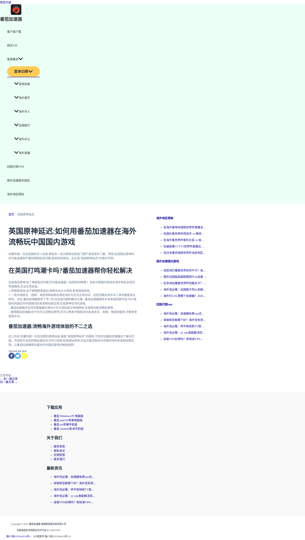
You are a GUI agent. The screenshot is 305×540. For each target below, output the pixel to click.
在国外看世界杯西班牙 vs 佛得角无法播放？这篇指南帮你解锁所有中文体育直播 (184, 233)
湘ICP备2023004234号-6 (18, 536)
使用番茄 (12, 59)
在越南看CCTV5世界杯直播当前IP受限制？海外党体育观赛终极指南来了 (184, 246)
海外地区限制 (15, 194)
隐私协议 (59, 450)
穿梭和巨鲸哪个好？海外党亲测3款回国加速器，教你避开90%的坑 (184, 319)
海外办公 (24, 139)
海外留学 (24, 97)
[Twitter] (18, 356)
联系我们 (59, 459)
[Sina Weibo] (24, 356)
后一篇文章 (9, 381)
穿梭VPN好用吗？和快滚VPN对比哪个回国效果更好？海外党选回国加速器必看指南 (184, 339)
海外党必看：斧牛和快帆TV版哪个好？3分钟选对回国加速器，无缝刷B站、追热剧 (184, 326)
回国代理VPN (15, 166)
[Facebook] (11, 356)
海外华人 (24, 111)
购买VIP (12, 45)
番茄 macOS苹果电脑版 (68, 420)
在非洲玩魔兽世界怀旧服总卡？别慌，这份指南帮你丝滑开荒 (184, 283)
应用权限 (59, 454)
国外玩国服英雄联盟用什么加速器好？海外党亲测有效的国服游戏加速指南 (184, 276)
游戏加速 (24, 84)
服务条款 (59, 446)
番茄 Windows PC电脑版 (68, 416)
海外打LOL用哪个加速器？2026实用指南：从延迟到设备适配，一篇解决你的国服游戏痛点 (184, 295)
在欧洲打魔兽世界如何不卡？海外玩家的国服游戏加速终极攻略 (184, 270)
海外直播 (24, 152)
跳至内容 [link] (5, 2)
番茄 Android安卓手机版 (68, 428)
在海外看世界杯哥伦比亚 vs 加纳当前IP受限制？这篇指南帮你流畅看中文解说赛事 (184, 240)
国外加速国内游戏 (18, 180)
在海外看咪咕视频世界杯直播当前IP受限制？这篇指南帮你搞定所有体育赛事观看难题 (184, 227)
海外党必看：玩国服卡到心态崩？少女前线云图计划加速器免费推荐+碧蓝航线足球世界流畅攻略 (184, 289)
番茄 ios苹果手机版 (65, 424)
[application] (20, 59)
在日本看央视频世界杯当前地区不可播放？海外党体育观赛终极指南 (184, 252)
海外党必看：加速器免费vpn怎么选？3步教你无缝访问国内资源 (184, 313)
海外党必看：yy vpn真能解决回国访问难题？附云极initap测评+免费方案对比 (184, 332)
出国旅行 (24, 125)
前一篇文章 (9, 378)
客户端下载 (14, 31)
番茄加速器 (11, 19)
